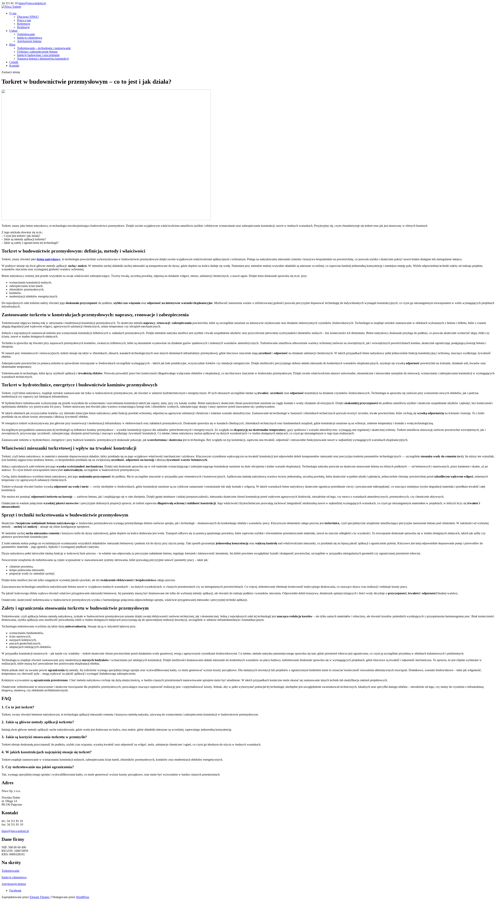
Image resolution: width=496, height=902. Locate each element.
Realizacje (23, 27)
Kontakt (14, 65)
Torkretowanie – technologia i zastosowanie (44, 48)
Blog (12, 44)
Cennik (13, 62)
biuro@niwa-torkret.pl (15, 831)
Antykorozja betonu (29, 41)
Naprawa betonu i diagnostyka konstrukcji (43, 58)
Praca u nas (24, 20)
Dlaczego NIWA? (28, 16)
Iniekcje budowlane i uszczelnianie (38, 55)
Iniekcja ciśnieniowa (29, 37)
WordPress (82, 897)
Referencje (23, 23)
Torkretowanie (26, 34)
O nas (12, 13)
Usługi (13, 30)
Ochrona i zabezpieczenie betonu (37, 51)
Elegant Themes (39, 897)
